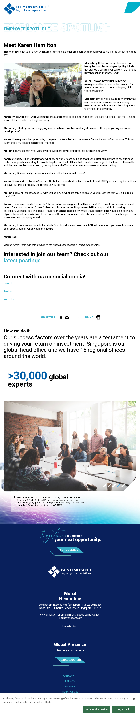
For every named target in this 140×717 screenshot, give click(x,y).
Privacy (70, 675)
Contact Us (70, 670)
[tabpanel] (70, 440)
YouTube (9, 299)
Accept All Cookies (96, 709)
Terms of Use (70, 685)
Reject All (123, 709)
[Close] (134, 699)
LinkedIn (8, 283)
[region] (70, 705)
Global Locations (70, 653)
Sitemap (70, 680)
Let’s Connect (70, 543)
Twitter (8, 291)
